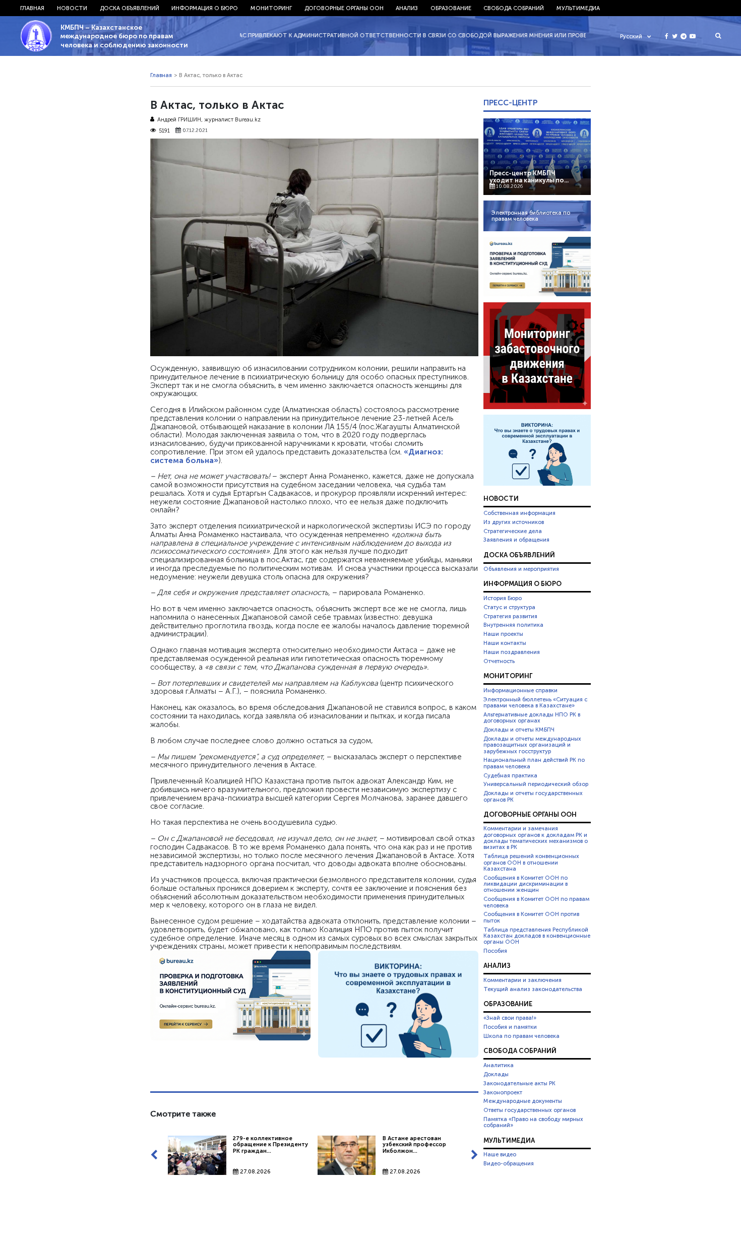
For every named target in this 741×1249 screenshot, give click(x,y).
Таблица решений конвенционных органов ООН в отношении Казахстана (531, 862)
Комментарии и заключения (522, 979)
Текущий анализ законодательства (532, 989)
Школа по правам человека (521, 1035)
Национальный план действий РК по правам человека (534, 762)
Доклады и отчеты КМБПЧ (518, 729)
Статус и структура (509, 607)
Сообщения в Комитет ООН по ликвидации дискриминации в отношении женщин (525, 884)
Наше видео (499, 1154)
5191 (164, 130)
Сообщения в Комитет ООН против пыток (531, 917)
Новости (72, 8)
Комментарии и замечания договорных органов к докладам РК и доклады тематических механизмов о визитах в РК (535, 837)
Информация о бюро (204, 8)
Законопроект (502, 1092)
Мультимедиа (578, 8)
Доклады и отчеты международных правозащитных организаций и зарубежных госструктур (532, 745)
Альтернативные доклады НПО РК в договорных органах (531, 717)
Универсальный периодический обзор (535, 783)
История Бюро (502, 598)
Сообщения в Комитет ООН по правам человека (536, 901)
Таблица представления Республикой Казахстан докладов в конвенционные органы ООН (536, 936)
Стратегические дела (512, 531)
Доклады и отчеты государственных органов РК (533, 796)
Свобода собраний (513, 8)
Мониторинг (271, 8)
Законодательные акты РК (519, 1083)
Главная (32, 8)
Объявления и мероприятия (521, 568)
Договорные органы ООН (344, 8)
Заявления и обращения (516, 539)
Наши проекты (503, 633)
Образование (450, 8)
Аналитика (498, 1065)
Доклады (496, 1074)
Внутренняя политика (513, 624)
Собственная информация (519, 512)
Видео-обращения (508, 1163)
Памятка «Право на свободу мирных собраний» (533, 1122)
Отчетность (499, 661)
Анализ (407, 8)
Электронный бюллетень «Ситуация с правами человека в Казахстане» (535, 702)
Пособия (495, 950)
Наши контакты (504, 642)
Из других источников (513, 521)
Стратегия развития (510, 616)
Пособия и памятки (510, 1026)
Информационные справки (520, 690)
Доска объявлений (129, 8)
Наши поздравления (511, 651)
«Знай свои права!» (509, 1017)
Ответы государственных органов (529, 1109)
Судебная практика (510, 775)
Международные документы (522, 1100)
